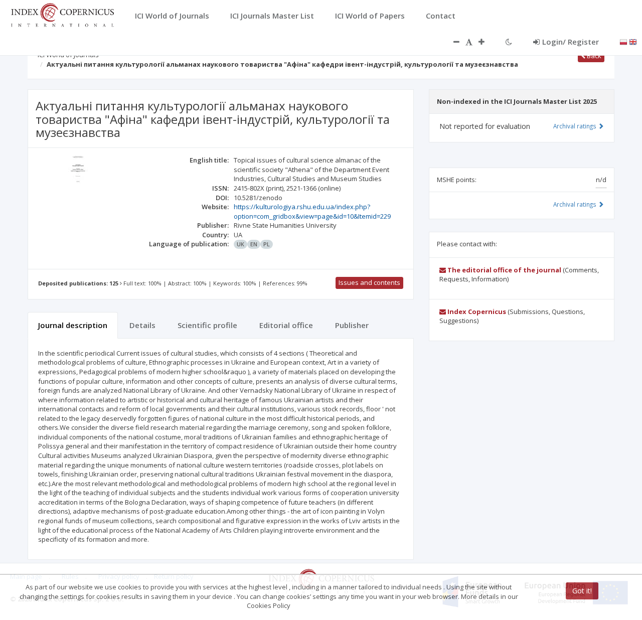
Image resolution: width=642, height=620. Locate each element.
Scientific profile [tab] (207, 325)
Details (142, 325)
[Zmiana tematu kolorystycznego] (509, 42)
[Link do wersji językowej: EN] (633, 41)
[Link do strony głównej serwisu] (62, 14)
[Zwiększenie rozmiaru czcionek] (486, 42)
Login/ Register (570, 42)
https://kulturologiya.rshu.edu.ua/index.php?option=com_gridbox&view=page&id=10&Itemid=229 (312, 211)
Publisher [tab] (352, 325)
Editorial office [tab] (286, 325)
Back (593, 55)
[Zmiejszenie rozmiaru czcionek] (451, 42)
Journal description (72, 325)
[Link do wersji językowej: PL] (623, 41)
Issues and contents (369, 282)
